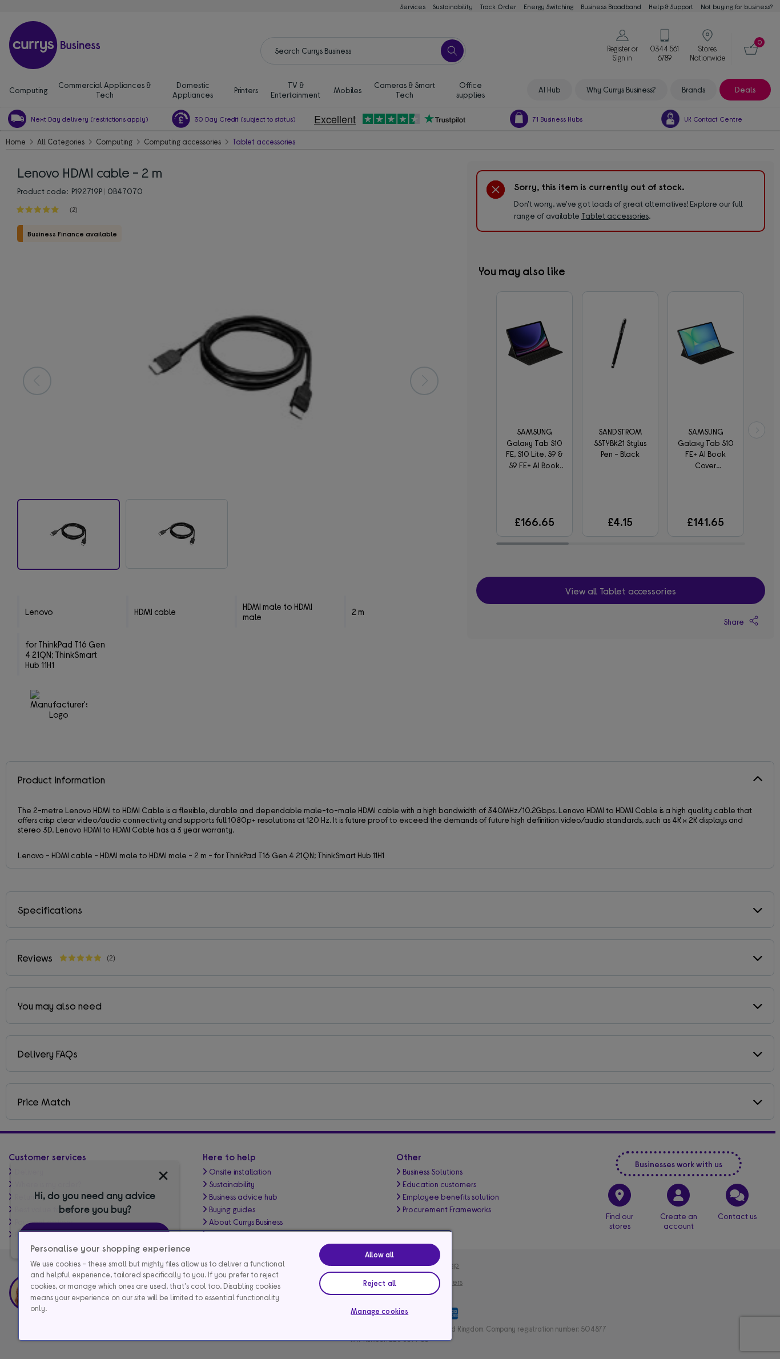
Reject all (379, 1283)
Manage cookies (379, 1311)
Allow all (379, 1254)
